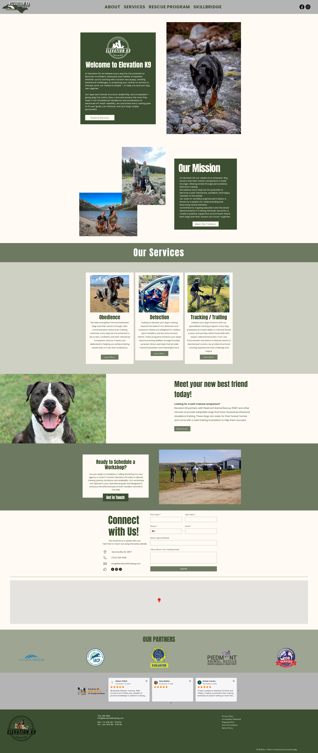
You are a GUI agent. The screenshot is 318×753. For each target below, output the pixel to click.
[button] (200, 477)
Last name (190, 514)
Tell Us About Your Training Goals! (164, 549)
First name (155, 514)
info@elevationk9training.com (126, 563)
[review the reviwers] (146, 681)
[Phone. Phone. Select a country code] (154, 531)
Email (188, 526)
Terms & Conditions (230, 725)
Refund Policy (227, 728)
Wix (295, 749)
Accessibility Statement (231, 719)
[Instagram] (308, 6)
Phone (153, 526)
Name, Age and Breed (159, 538)
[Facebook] (301, 6)
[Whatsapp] (120, 569)
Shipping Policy (228, 722)
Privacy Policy (227, 716)
